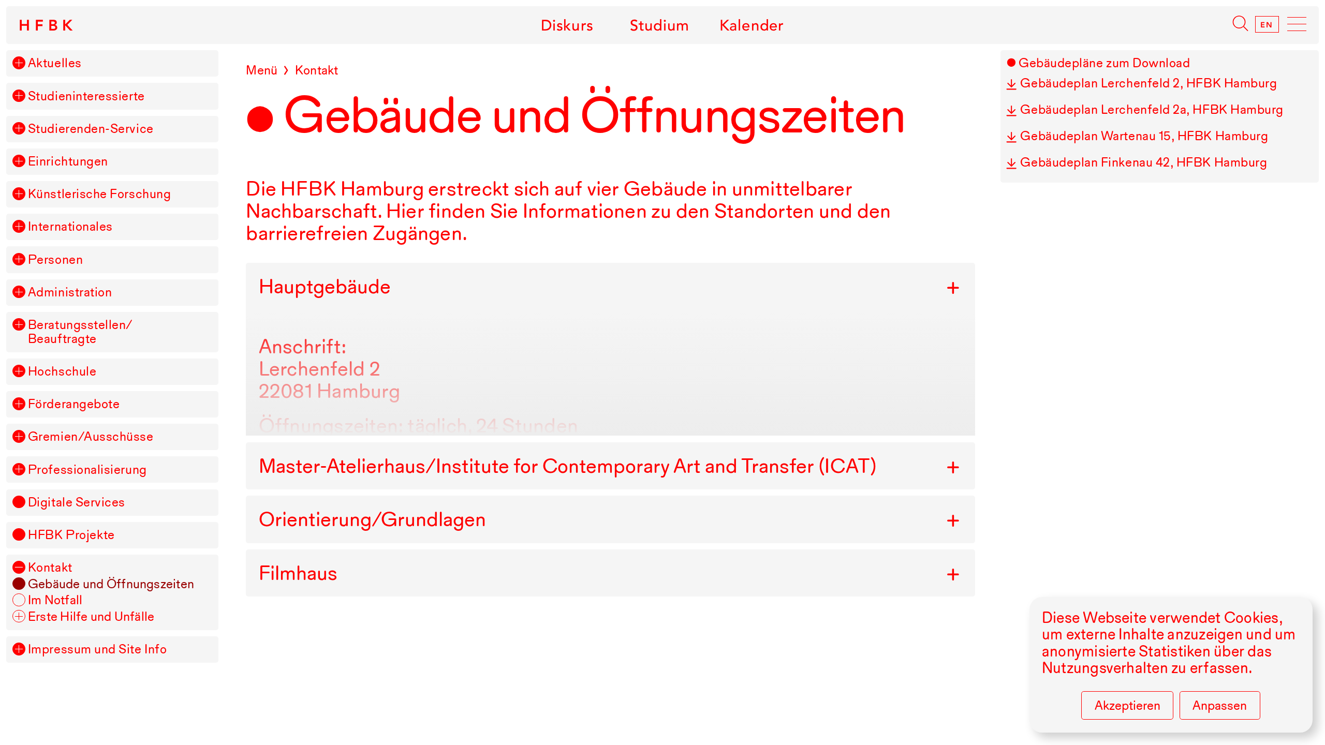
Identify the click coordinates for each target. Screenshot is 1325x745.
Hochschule (62, 372)
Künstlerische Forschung (99, 194)
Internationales (70, 227)
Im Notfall (55, 600)
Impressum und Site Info (97, 650)
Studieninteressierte (86, 96)
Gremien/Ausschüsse (91, 437)
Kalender (751, 25)
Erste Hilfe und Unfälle (91, 617)
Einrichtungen (68, 162)
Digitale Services (76, 503)
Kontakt (50, 568)
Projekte (71, 535)
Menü (261, 70)
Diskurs (567, 25)
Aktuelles (55, 63)
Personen (55, 260)
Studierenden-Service (91, 129)
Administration (70, 293)
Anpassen (1219, 705)
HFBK (48, 25)
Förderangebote (74, 404)
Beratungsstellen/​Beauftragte (80, 332)
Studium (659, 25)
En (1267, 24)
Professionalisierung (87, 470)
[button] (18, 62)
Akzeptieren (1127, 705)
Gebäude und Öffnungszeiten (111, 584)
